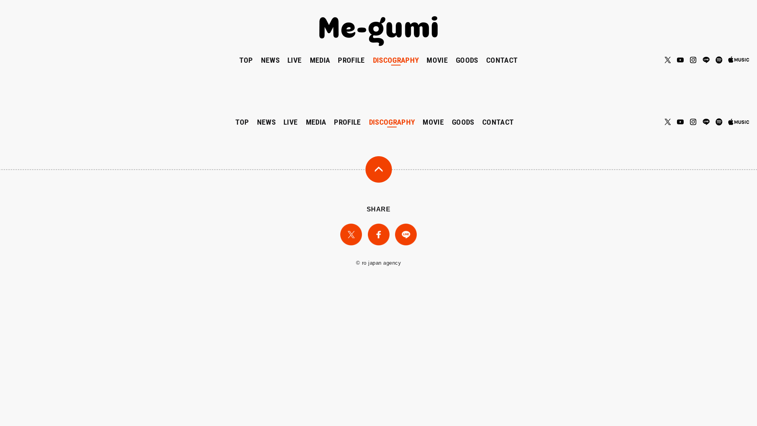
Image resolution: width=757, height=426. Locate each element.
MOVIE (437, 60)
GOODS (467, 60)
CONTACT (502, 60)
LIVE (294, 60)
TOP (246, 60)
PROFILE (351, 60)
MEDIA (320, 60)
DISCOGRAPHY (396, 60)
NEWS (270, 60)
